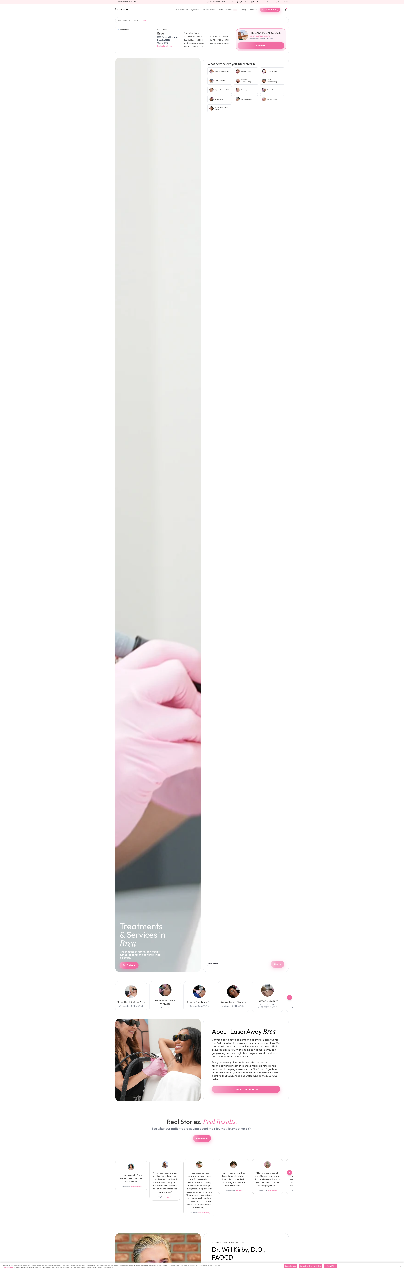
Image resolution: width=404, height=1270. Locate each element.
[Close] (400, 1266)
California (135, 20)
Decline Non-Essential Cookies (310, 1266)
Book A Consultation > (165, 46)
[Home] (121, 9)
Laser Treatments (181, 10)
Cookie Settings (290, 1266)
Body (221, 10)
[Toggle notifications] (285, 9)
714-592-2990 (162, 43)
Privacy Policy (8, 1268)
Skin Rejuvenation (209, 10)
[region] (202, 1266)
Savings (243, 10)
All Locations (122, 20)
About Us (253, 10)
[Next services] (289, 997)
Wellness (231, 10)
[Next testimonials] (289, 1172)
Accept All (330, 1266)
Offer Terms (269, 38)
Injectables (195, 10)
